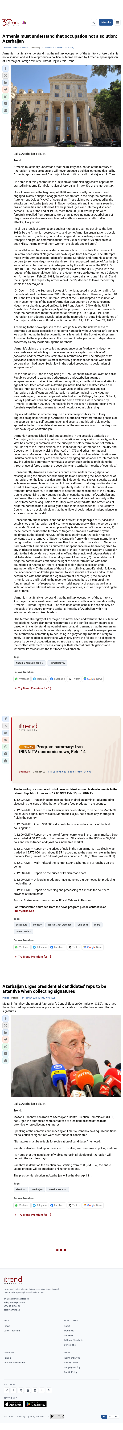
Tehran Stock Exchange (59, 924)
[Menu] (117, 22)
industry (37, 924)
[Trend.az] (14, 22)
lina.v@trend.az (24, 910)
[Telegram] (35, 1390)
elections (20, 1189)
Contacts (68, 1335)
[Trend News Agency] (13, 1280)
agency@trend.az (12, 1310)
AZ (110, 1416)
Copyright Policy (72, 1367)
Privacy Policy (71, 1362)
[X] (21, 1390)
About (67, 1326)
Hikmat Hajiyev (57, 663)
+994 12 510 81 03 (12, 1306)
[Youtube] (28, 1390)
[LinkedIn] (42, 1390)
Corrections (70, 1345)
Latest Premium (12, 1330)
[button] (6, 68)
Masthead (69, 1330)
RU (116, 1416)
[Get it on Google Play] (36, 1404)
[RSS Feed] (49, 1390)
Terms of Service (72, 1358)
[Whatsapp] (7, 1390)
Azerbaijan (37, 1189)
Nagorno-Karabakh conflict (29, 663)
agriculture (21, 924)
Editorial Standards (73, 1340)
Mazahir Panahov (57, 1189)
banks (97, 924)
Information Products (14, 1362)
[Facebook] (14, 1390)
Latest (7, 1326)
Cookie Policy (70, 1372)
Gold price (83, 924)
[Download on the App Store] (13, 1404)
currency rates (23, 931)
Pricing (7, 1358)
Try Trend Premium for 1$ (34, 688)
